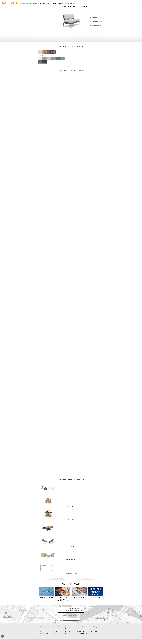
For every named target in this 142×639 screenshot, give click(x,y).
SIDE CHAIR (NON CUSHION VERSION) (71, 361)
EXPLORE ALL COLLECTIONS (56, 578)
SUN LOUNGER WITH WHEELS (71, 441)
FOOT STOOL (71, 302)
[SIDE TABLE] (71, 367)
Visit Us (68, 633)
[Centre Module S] (71, 228)
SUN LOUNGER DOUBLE (71, 418)
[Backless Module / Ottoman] (71, 170)
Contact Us (73, 3)
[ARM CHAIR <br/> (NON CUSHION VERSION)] (71, 123)
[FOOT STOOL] (71, 297)
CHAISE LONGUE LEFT (71, 187)
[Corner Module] (71, 239)
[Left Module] (71, 320)
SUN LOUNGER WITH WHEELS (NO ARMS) (71, 464)
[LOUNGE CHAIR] (71, 308)
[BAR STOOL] (71, 147)
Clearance (42, 3)
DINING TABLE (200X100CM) (71, 279)
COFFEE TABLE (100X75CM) (70, 210)
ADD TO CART (55, 65)
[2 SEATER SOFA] (71, 89)
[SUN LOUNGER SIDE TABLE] (71, 425)
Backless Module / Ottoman (71, 175)
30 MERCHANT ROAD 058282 (83, 633)
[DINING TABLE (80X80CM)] (71, 285)
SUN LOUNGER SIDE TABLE (71, 430)
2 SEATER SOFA (71, 94)
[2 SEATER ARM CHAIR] (71, 77)
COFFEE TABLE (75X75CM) (71, 221)
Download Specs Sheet (97, 17)
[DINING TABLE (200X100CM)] (71, 274)
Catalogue (36, 3)
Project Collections (43, 633)
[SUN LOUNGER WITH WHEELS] (71, 436)
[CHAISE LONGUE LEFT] (71, 182)
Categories (29, 3)
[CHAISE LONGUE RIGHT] (71, 193)
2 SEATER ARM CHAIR (71, 82)
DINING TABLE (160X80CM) (71, 267)
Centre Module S (71, 233)
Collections (22, 3)
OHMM (94, 638)
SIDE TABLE (71, 372)
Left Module (71, 325)
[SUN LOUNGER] (71, 378)
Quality (54, 3)
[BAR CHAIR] (71, 135)
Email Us (68, 631)
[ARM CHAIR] (71, 112)
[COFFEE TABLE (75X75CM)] (71, 216)
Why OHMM (55, 633)
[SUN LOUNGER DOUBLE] (71, 401)
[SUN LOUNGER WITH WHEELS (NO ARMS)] (71, 459)
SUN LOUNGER (71, 395)
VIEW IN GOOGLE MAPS (71, 619)
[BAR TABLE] (71, 158)
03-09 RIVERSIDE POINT (82, 631)
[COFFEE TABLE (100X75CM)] (71, 205)
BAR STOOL (71, 152)
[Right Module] (71, 332)
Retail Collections (43, 628)
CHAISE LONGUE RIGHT (71, 198)
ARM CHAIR (71, 117)
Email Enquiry (85, 578)
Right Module (71, 337)
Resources (60, 3)
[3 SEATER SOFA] (71, 100)
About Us (66, 3)
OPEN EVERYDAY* (80, 628)
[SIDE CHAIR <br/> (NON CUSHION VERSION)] (71, 355)
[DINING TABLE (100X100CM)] (71, 251)
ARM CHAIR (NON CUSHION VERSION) (71, 129)
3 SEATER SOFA (71, 105)
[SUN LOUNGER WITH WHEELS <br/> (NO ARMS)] (71, 471)
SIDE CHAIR (71, 348)
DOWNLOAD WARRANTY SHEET (98, 25)
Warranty (55, 631)
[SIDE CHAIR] (71, 343)
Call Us (68, 628)
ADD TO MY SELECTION (85, 65)
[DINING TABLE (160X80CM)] (71, 262)
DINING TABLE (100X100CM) (71, 256)
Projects (49, 3)
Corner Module (71, 244)
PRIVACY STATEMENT (42, 638)
